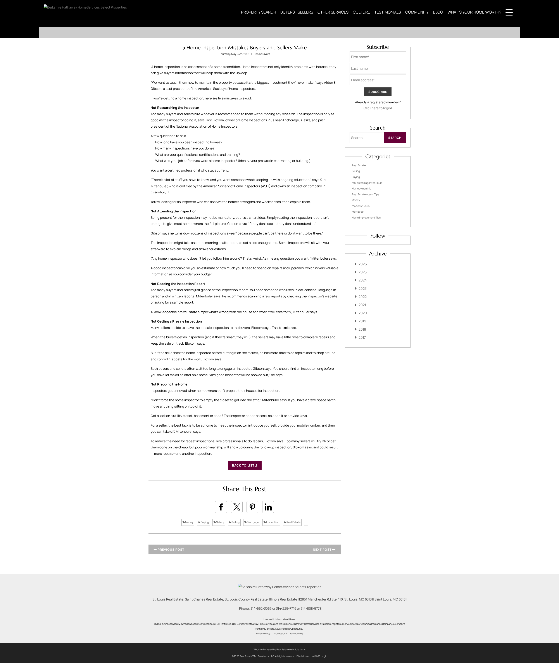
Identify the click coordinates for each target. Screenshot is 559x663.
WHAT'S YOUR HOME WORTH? (474, 12)
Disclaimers (303, 656)
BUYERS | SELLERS (296, 12)
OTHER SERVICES (333, 12)
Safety (220, 522)
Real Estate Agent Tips (365, 194)
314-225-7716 (286, 608)
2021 (362, 304)
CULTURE (361, 12)
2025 (363, 272)
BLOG (438, 12)
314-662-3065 (261, 608)
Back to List (243, 465)
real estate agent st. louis (367, 183)
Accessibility (281, 633)
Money (189, 522)
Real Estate (293, 522)
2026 (363, 264)
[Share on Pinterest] (252, 507)
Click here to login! (378, 108)
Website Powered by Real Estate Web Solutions (279, 649)
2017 (362, 337)
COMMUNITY (417, 12)
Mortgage (253, 522)
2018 (362, 329)
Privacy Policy (263, 633)
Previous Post (170, 549)
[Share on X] (237, 507)
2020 (363, 313)
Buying (204, 522)
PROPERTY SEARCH (258, 12)
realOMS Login (319, 656)
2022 (363, 296)
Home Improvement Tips (366, 217)
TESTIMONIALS (387, 12)
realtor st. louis (360, 206)
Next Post (322, 549)
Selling (235, 522)
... (306, 522)
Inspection (272, 522)
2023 (363, 288)
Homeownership (361, 188)
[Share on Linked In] (268, 507)
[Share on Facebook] (221, 507)
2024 (363, 280)
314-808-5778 (311, 608)
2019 (362, 321)
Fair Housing (296, 633)
